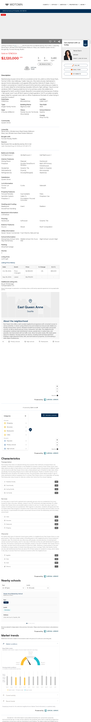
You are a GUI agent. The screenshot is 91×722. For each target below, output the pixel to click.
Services (64, 4)
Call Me (76, 65)
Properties (74, 4)
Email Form (77, 69)
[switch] (50, 41)
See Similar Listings (45, 64)
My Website (77, 73)
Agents (46, 4)
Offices (55, 4)
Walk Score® (34, 407)
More (83, 4)
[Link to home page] (13, 5)
